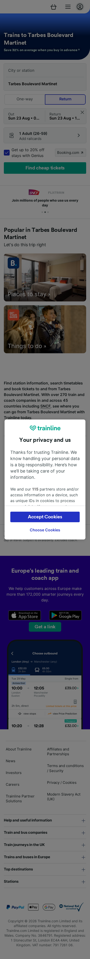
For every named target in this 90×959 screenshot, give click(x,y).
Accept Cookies (45, 517)
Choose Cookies (45, 529)
